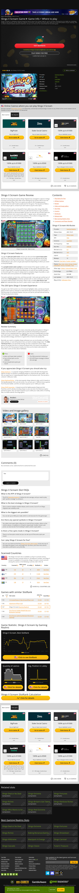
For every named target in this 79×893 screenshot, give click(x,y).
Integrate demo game (71, 64)
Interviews (31, 857)
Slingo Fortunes (60, 793)
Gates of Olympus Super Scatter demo (25, 868)
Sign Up (74, 862)
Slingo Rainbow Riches (7, 380)
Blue (60, 264)
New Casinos (18, 861)
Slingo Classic (34, 846)
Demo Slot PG (18, 870)
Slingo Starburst (6, 372)
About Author (14, 401)
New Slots (3, 870)
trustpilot (16, 873)
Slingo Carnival (60, 839)
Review (57, 203)
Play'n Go (30, 600)
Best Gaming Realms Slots (62, 219)
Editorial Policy (32, 870)
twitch (14, 873)
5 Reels (63, 268)
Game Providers (5, 866)
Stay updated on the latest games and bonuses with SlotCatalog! (61, 858)
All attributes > (43, 90)
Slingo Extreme (34, 793)
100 (68, 252)
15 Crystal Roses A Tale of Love (18, 600)
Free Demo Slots (5, 859)
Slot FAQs (57, 209)
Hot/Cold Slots (4, 868)
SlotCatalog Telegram (48, 872)
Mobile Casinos (19, 863)
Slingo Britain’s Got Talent (39, 801)
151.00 (40, 600)
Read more (52, 889)
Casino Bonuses (19, 859)
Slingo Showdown (61, 833)
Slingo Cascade (8, 846)
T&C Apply (11, 178)
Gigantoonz (12, 603)
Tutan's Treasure (61, 846)
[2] (45, 603)
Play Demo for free (39, 53)
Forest (70, 264)
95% (56, 77)
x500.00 (57, 81)
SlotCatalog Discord (52, 872)
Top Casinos (18, 857)
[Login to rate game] (6, 70)
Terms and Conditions (34, 863)
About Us (31, 861)
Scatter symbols (71, 261)
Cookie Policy (32, 868)
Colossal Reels (69, 268)
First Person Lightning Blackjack (18, 616)
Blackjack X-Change (36, 839)
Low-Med (57, 79)
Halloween (57, 265)
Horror (63, 265)
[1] (45, 600)
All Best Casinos (59, 201)
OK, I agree (61, 889)
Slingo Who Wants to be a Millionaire (14, 810)
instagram (11, 873)
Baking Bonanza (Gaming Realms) (40, 833)
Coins (66, 264)
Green (75, 264)
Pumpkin (68, 265)
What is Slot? (33, 859)
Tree (72, 265)
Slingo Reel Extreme (36, 810)
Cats (63, 264)
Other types (70, 235)
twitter (8, 873)
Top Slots (3, 857)
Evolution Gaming (15, 612)
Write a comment (70, 70)
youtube (5, 873)
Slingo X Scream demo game (29, 543)
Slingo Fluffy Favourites (8, 387)
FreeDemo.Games (59, 872)
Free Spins (63, 261)
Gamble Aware (15, 145)
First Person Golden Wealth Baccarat (20, 610)
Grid (75, 268)
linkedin (2, 873)
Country (57, 211)
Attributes (58, 214)
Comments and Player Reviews (64, 221)
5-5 (67, 255)
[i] (17, 565)
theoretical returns (13, 497)
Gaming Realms (59, 75)
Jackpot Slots (4, 861)
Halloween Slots (66, 280)
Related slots (58, 216)
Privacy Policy (32, 866)
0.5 (67, 249)
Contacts (17, 866)
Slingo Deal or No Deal (11, 793)
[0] (48, 600)
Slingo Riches (8, 801)
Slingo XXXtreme (9, 839)
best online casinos (16, 108)
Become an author (43, 401)
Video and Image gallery (62, 206)
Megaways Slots (5, 863)
